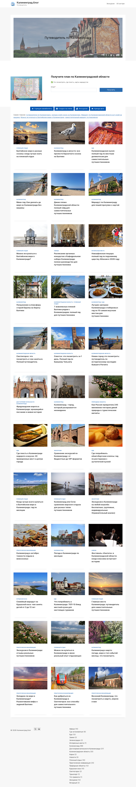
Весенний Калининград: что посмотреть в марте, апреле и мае (105, 699)
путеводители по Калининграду (38, 115)
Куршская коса (21, 599)
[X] (35, 729)
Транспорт (73, 774)
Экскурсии (111, 4)
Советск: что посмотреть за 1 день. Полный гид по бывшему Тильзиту (68, 359)
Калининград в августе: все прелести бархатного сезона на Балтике (67, 154)
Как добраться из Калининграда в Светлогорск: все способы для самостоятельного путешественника (66, 701)
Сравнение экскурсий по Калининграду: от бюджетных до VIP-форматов (68, 456)
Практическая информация (26, 550)
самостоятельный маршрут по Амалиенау (81, 117)
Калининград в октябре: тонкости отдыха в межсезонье (27, 556)
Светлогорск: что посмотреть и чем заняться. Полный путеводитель (29, 359)
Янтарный (73, 783)
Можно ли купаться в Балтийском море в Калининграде (42, 117)
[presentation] (30, 133)
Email (53, 87)
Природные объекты (99, 402)
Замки (71, 737)
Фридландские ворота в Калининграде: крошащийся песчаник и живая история (29, 409)
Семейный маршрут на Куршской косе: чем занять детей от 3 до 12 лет (29, 604)
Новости (72, 757)
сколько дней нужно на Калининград (66, 115)
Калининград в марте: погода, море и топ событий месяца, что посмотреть (105, 653)
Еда (93, 148)
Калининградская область (63, 302)
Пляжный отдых (22, 148)
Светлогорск (74, 771)
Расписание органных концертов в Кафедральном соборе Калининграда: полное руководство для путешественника (67, 259)
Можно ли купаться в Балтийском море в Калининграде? (26, 256)
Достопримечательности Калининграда (84, 749)
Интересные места (98, 250)
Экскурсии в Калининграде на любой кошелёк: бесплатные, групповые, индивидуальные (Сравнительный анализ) (104, 507)
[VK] (39, 729)
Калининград (58, 148)
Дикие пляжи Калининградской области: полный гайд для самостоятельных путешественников (66, 208)
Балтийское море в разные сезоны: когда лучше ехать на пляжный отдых (29, 154)
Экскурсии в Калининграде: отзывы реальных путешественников (29, 653)
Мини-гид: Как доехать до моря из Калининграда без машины (28, 205)
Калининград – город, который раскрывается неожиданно (65, 407)
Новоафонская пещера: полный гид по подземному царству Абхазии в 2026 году (105, 256)
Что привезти (74, 777)
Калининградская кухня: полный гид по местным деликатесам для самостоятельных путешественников (103, 156)
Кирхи (71, 754)
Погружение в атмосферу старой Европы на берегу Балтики (28, 308)
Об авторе (120, 4)
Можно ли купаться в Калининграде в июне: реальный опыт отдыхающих (67, 653)
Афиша (56, 250)
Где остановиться (76, 732)
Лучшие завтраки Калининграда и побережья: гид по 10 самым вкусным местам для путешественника (105, 310)
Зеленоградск (74, 740)
